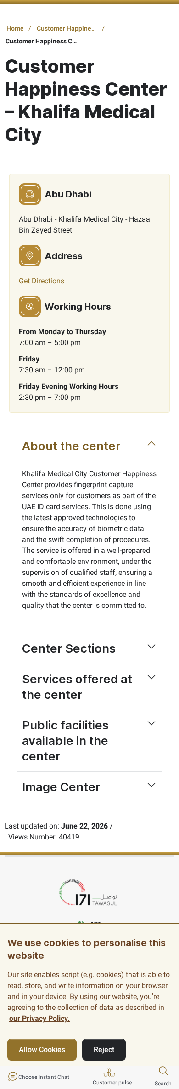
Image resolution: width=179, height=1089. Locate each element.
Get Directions (41, 280)
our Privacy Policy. (39, 1018)
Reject (104, 1049)
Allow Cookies (42, 1049)
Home (15, 28)
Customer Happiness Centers (68, 28)
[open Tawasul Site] (89, 892)
